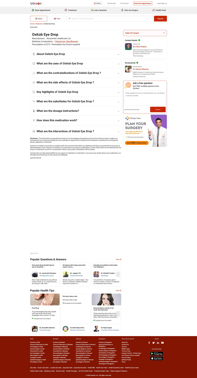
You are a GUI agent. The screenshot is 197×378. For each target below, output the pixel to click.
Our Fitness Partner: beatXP (131, 355)
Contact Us (125, 344)
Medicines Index (49, 371)
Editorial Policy (126, 360)
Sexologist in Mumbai (60, 362)
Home (32, 24)
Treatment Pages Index (101, 371)
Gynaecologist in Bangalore (107, 351)
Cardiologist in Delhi (36, 347)
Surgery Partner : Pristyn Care (131, 353)
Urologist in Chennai (82, 357)
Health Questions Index (116, 368)
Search (160, 19)
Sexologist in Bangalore (106, 364)
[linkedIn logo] (158, 343)
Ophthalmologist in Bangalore (108, 361)
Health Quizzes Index (132, 368)
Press (124, 362)
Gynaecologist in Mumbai (61, 349)
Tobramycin (59, 41)
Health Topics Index (36, 371)
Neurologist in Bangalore (107, 357)
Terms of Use (126, 351)
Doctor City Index (43, 368)
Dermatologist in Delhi (37, 353)
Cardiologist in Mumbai (60, 347)
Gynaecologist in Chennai (84, 349)
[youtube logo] (162, 343)
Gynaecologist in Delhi (37, 349)
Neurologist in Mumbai (60, 355)
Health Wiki (91, 368)
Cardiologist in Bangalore (107, 348)
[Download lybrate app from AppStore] (156, 360)
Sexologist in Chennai (83, 362)
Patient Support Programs (118, 371)
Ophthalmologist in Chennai (84, 360)
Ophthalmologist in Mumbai (62, 360)
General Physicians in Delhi (39, 344)
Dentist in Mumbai (59, 342)
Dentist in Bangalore (105, 342)
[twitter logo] (153, 343)
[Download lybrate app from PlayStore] (156, 355)
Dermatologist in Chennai (84, 353)
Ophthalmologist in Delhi (38, 360)
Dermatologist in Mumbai (61, 353)
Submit (157, 109)
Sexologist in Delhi (36, 362)
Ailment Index (60, 371)
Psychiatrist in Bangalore (107, 353)
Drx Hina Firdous (139, 47)
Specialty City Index (80, 368)
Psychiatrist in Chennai (83, 351)
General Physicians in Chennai (85, 344)
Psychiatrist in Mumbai (60, 351)
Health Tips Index (102, 368)
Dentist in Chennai (82, 342)
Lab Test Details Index (85, 371)
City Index (33, 368)
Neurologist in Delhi (36, 355)
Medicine (39, 24)
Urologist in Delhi (35, 357)
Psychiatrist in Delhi (36, 351)
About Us (125, 342)
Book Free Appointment (142, 3)
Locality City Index (56, 368)
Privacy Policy (126, 357)
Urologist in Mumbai (59, 357)
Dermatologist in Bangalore (107, 355)
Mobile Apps (126, 349)
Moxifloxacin (72, 41)
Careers (124, 347)
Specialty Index (68, 368)
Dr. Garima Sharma (141, 69)
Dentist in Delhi (35, 342)
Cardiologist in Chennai (83, 347)
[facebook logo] (149, 343)
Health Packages (71, 371)
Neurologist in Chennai (83, 355)
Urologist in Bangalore (106, 359)
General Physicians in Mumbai (63, 344)
